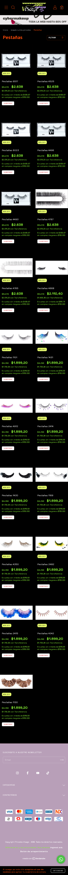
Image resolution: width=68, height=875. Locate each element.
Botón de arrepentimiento (34, 851)
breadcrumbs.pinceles (21, 30)
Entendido (58, 871)
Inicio (5, 30)
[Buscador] (13, 8)
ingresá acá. (56, 847)
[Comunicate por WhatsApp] (61, 859)
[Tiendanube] (34, 858)
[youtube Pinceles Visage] (38, 773)
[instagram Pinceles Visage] (17, 773)
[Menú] (6, 8)
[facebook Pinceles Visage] (28, 773)
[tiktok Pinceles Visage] (47, 773)
